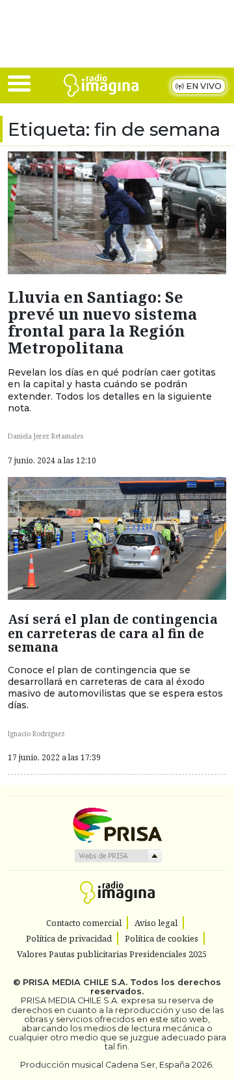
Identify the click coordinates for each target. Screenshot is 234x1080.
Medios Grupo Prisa (117, 856)
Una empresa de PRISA (117, 824)
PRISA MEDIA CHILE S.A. (75, 982)
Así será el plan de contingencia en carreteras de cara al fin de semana (113, 633)
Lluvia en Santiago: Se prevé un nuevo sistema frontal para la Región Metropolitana (102, 322)
